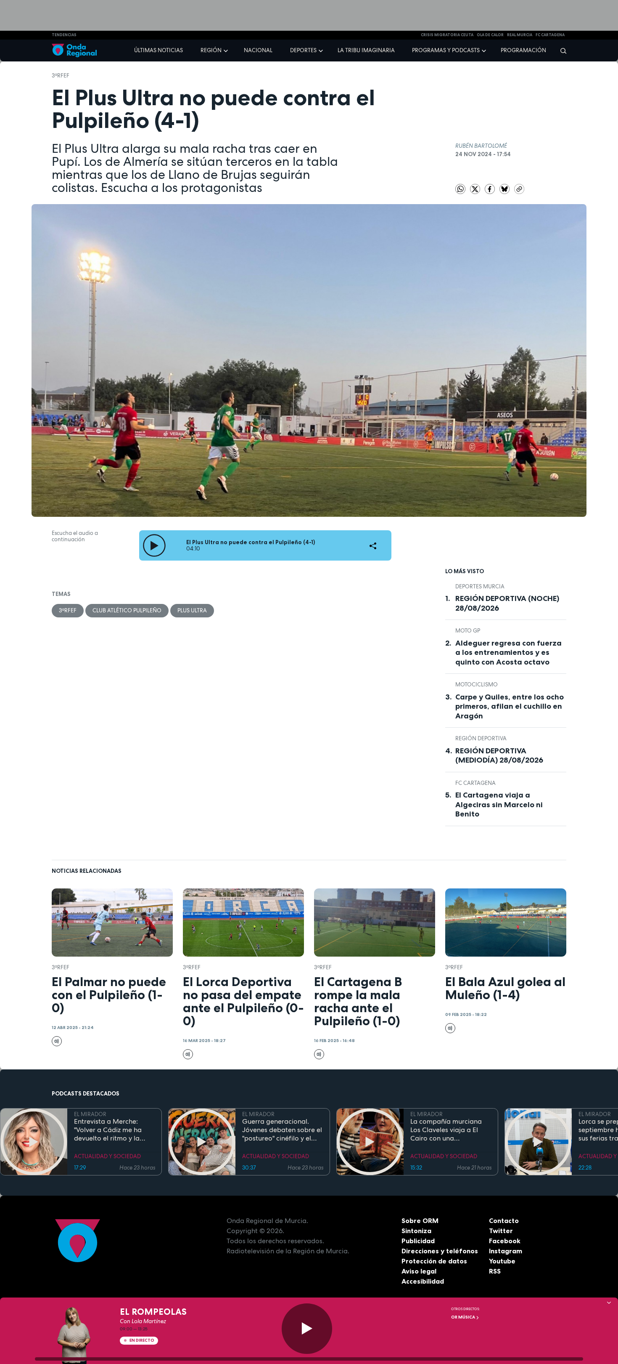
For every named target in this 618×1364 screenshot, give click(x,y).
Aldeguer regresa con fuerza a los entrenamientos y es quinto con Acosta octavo (508, 652)
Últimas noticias (158, 50)
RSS (495, 1271)
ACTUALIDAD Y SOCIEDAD (107, 1156)
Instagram (505, 1251)
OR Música (463, 1317)
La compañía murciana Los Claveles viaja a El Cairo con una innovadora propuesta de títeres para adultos (450, 1130)
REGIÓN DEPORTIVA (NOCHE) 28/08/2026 (507, 603)
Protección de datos (434, 1261)
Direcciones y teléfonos (439, 1251)
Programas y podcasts (446, 50)
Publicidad (418, 1240)
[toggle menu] (226, 50)
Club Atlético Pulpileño (126, 610)
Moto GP (467, 630)
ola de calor (490, 34)
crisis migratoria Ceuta (447, 34)
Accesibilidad (422, 1281)
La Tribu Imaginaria (366, 50)
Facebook (504, 1240)
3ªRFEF (60, 75)
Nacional (258, 50)
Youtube (502, 1261)
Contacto (504, 1220)
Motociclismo (476, 684)
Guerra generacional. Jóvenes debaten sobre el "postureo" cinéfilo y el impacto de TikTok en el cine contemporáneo (282, 1130)
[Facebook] (490, 188)
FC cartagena (550, 34)
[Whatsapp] (460, 189)
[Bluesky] (505, 188)
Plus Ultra (192, 610)
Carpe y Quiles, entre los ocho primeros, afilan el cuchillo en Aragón (509, 706)
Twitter (501, 1230)
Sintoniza (416, 1230)
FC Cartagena (475, 783)
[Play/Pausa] (307, 1328)
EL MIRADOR (90, 1114)
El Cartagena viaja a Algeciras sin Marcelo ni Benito (499, 804)
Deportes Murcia (479, 586)
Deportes (303, 50)
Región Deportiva (481, 738)
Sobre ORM (419, 1220)
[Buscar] (560, 50)
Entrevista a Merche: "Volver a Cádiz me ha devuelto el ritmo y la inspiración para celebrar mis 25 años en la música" (113, 1130)
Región (211, 50)
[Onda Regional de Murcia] (74, 51)
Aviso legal (418, 1271)
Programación (523, 50)
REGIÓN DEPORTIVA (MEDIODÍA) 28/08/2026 (499, 755)
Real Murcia (519, 34)
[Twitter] (475, 188)
